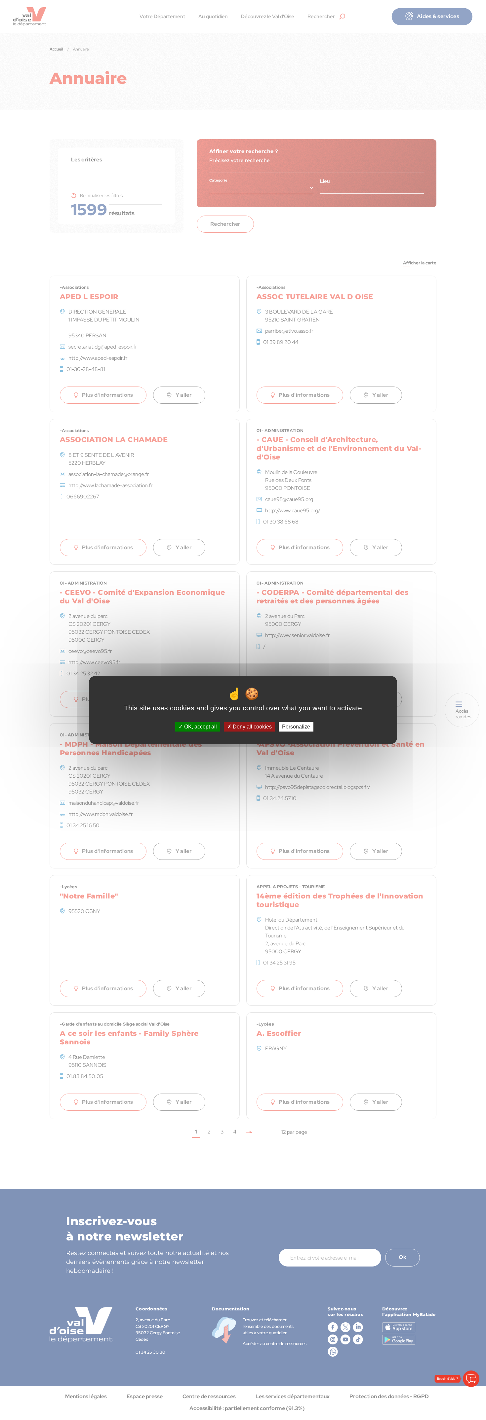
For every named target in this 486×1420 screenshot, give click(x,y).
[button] (471, 1353)
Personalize (296, 726)
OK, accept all (200, 726)
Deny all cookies (251, 726)
